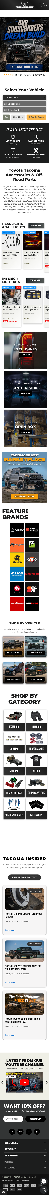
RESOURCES (11, 1143)
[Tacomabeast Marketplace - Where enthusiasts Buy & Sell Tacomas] (24, 477)
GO (6, 117)
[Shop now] (25, 350)
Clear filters (18, 117)
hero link (4, 18)
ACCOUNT (10, 1149)
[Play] (24, 1082)
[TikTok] (37, 1132)
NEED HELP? (11, 1155)
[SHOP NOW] (25, 389)
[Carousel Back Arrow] (2, 1082)
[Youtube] (20, 1132)
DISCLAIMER (10, 1168)
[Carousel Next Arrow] (46, 1082)
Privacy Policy (7, 1181)
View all (36, 225)
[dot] (22, 1089)
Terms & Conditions (22, 1181)
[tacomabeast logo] (24, 5)
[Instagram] (29, 1132)
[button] (44, 1181)
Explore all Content (24, 877)
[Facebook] (12, 1132)
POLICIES (8, 1162)
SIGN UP (35, 1119)
